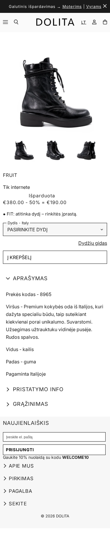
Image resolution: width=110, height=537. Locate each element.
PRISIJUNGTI (20, 449)
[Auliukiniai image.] (55, 85)
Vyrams (93, 6)
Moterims (72, 6)
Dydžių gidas (92, 243)
